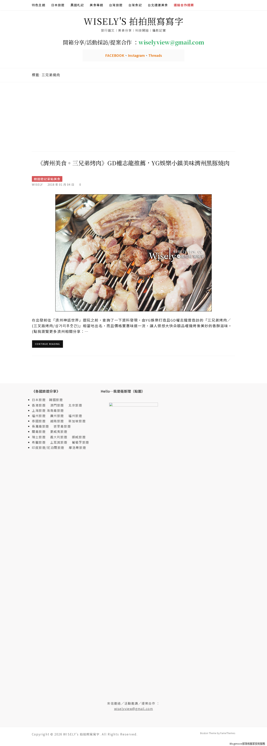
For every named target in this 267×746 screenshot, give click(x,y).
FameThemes (227, 733)
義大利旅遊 (58, 437)
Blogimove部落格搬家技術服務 (247, 743)
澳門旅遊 (57, 405)
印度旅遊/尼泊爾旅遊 (50, 447)
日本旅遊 (58, 5)
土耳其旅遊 (60, 442)
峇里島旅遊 (62, 426)
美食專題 (96, 5)
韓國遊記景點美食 (47, 179)
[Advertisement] (133, 116)
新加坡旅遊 (77, 421)
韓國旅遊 (56, 399)
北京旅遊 (75, 405)
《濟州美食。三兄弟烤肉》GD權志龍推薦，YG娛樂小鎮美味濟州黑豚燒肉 (133, 163)
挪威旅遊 (79, 437)
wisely (37, 184)
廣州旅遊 (57, 415)
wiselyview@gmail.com (133, 708)
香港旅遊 (39, 405)
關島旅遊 (40, 431)
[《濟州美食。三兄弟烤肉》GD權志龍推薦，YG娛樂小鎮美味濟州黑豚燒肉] (133, 252)
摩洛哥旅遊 (77, 447)
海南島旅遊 (55, 410)
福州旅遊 (40, 415)
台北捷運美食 (158, 5)
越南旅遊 (58, 421)
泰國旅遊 (40, 421)
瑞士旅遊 (40, 437)
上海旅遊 (39, 410)
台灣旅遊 (116, 5)
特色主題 (38, 5)
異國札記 (77, 5)
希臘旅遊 (40, 442)
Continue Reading (47, 343)
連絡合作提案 (184, 5)
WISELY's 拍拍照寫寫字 (133, 21)
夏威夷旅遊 (58, 431)
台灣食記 (135, 5)
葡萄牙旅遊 (80, 442)
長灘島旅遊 (40, 426)
